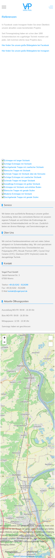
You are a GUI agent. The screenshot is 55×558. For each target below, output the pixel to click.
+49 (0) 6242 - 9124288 (18, 285)
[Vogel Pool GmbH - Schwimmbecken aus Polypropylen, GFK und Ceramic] (27, 7)
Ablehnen (33, 551)
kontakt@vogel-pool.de (17, 291)
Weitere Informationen (22, 556)
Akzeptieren (11, 551)
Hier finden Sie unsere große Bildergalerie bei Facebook (25, 45)
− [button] (4, 342)
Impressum (37, 556)
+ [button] (4, 338)
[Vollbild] (50, 338)
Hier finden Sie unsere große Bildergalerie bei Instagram (25, 51)
